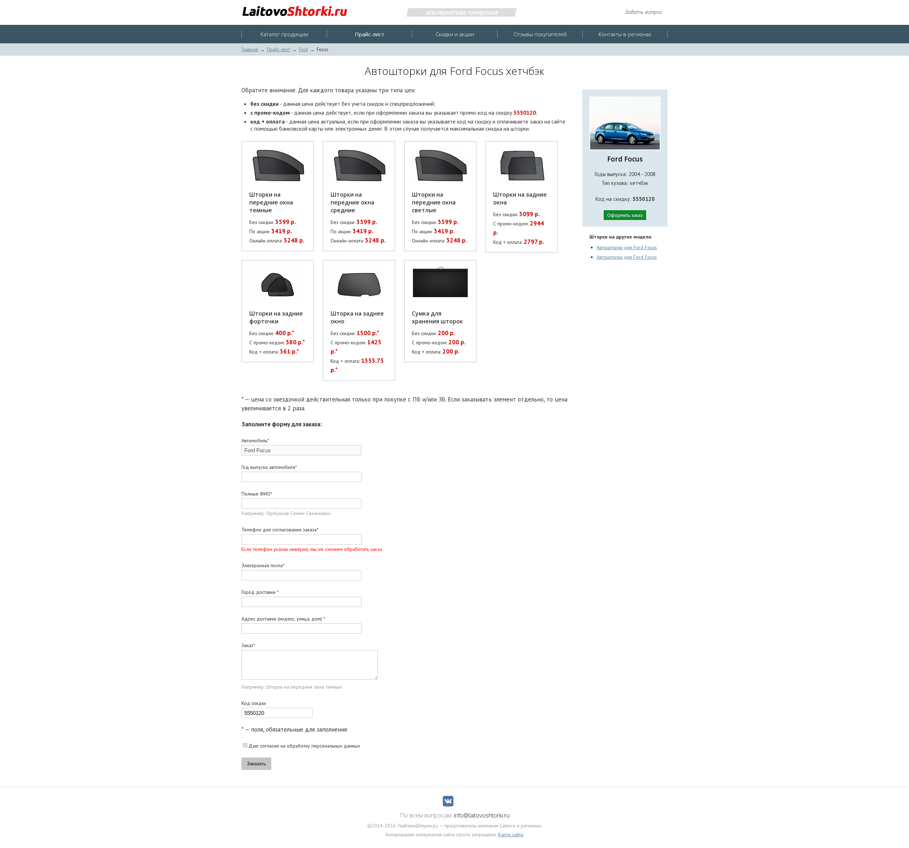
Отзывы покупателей (540, 34)
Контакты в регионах (625, 34)
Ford (303, 49)
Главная (249, 49)
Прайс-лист (278, 49)
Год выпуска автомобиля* (269, 467)
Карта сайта (510, 834)
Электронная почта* (262, 565)
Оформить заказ (625, 215)
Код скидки (253, 703)
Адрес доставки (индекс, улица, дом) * (283, 619)
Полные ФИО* (256, 494)
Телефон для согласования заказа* (280, 529)
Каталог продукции (284, 34)
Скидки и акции (455, 34)
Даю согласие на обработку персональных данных (304, 746)
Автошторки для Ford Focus (627, 247)
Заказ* (248, 645)
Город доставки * (260, 592)
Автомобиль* (255, 440)
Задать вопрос (643, 11)
